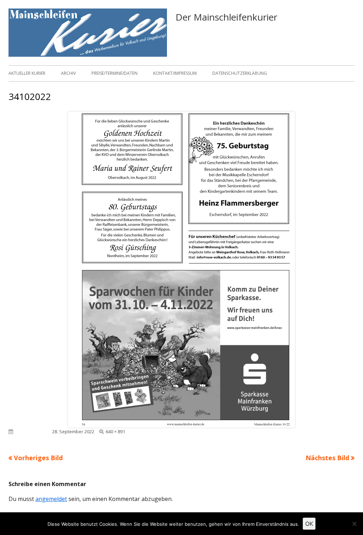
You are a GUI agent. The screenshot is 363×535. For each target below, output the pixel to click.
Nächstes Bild (327, 457)
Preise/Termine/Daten (114, 73)
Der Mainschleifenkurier (226, 17)
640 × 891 (115, 431)
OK (309, 523)
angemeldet (51, 499)
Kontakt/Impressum (175, 73)
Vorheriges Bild (38, 457)
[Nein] (354, 523)
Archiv (68, 73)
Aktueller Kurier (27, 73)
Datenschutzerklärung (239, 73)
